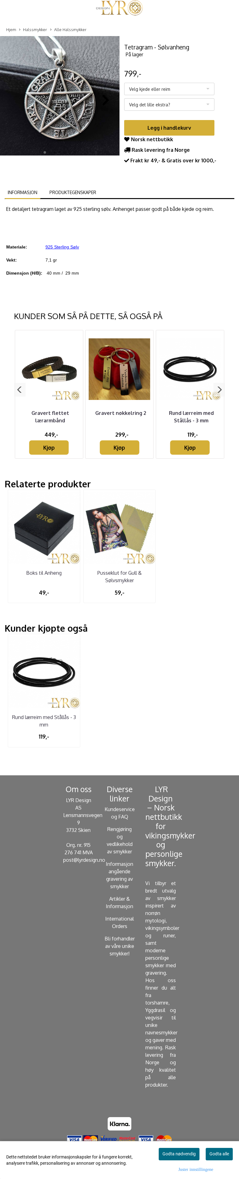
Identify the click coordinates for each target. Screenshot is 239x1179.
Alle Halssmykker (70, 29)
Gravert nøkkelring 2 (120, 413)
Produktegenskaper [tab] (72, 192)
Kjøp (49, 447)
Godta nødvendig (179, 1153)
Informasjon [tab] (22, 192)
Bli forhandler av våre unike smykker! (120, 946)
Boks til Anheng (44, 573)
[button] (45, 152)
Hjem (11, 29)
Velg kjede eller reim (149, 89)
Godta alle (219, 1153)
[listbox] (169, 89)
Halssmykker (35, 29)
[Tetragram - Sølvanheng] (60, 97)
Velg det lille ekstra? (149, 104)
